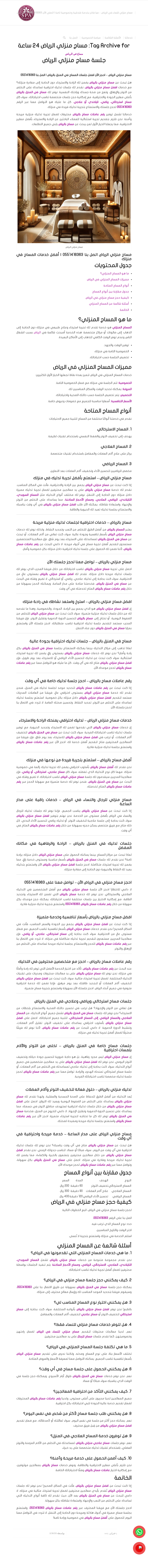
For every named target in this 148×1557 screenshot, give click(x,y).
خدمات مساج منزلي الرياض (109, 720)
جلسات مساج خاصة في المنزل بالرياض (97, 1046)
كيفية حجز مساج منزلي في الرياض (107, 297)
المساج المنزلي (122, 327)
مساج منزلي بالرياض (115, 562)
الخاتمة (124, 309)
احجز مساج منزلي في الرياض (108, 882)
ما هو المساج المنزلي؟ (114, 273)
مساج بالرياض (121, 522)
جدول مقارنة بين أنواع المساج (110, 291)
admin (53, 1533)
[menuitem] (81, 12)
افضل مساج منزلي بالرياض (110, 917)
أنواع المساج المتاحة (116, 285)
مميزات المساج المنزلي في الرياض (108, 279)
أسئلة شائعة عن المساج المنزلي (109, 303)
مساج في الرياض (74, 53)
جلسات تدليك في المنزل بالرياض (102, 843)
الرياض (37, 332)
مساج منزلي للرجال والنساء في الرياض (97, 800)
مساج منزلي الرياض (115, 1134)
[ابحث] (64, 37)
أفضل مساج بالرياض (116, 760)
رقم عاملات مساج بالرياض (111, 962)
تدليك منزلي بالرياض (115, 1089)
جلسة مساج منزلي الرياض (74, 60)
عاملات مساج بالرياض (55, 1027)
